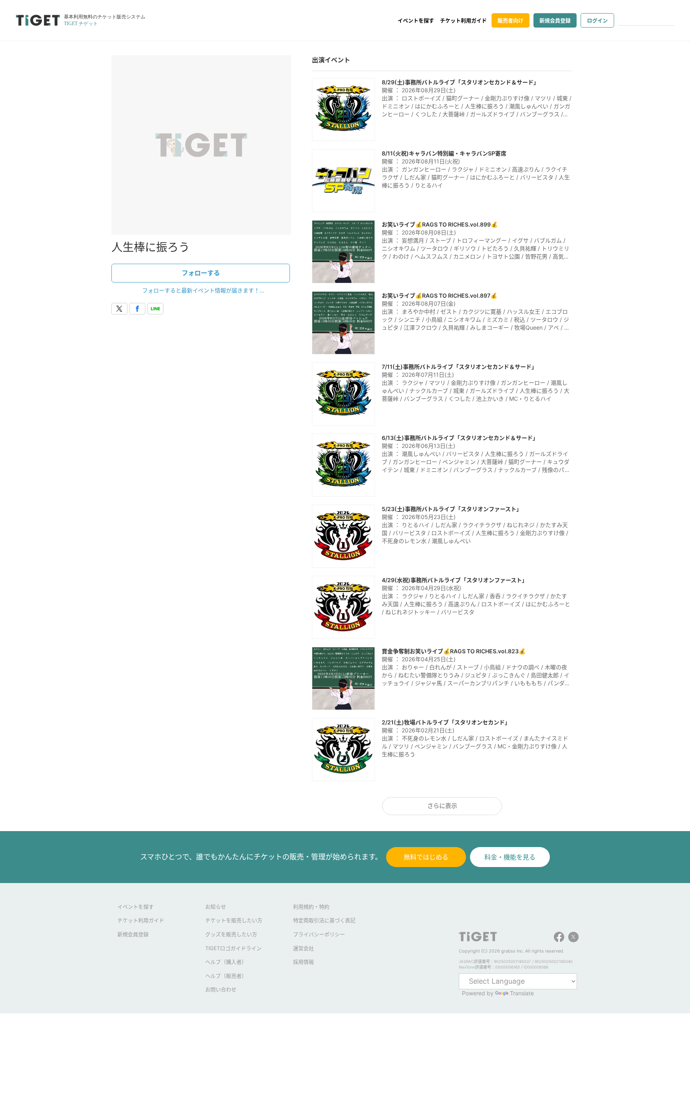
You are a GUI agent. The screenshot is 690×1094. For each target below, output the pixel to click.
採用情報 (303, 962)
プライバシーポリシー (319, 934)
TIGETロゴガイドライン (233, 948)
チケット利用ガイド (463, 20)
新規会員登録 (555, 20)
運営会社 (303, 948)
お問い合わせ (220, 989)
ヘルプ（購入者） (226, 962)
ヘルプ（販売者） (226, 976)
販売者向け (510, 20)
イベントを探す (416, 20)
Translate (522, 993)
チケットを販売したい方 (233, 920)
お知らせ (215, 906)
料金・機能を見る (509, 857)
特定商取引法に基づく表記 (324, 920)
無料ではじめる (426, 857)
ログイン (597, 20)
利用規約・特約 (311, 906)
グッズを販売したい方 (231, 934)
